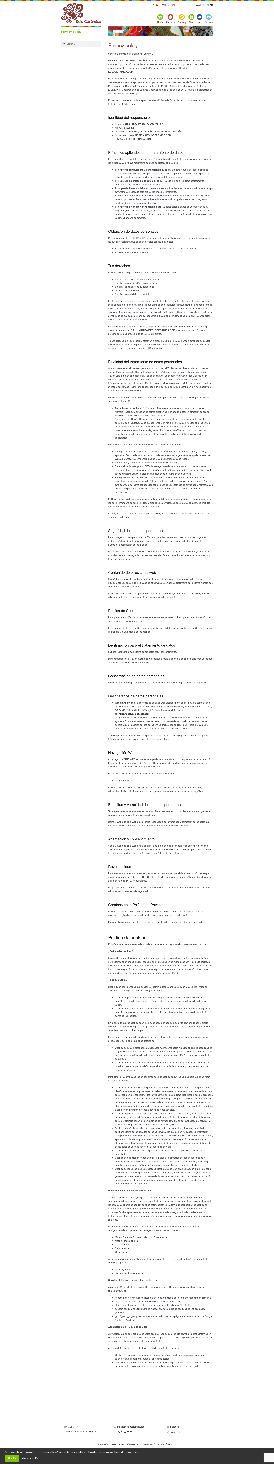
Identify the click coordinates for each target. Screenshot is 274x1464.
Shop (191, 22)
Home (160, 22)
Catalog (182, 22)
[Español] (157, 5)
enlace (163, 1237)
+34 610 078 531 (125, 1432)
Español (148, 53)
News (200, 22)
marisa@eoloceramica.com (131, 1426)
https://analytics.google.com (134, 713)
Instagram (174, 1432)
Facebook (175, 1426)
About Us (170, 22)
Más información (30, 1458)
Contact (209, 22)
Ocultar (12, 1458)
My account (169, 5)
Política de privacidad (126, 1443)
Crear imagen (170, 1443)
